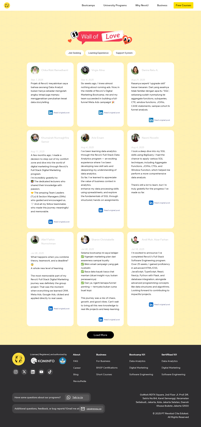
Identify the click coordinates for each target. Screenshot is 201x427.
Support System (124, 52)
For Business (103, 361)
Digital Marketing (171, 367)
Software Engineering (173, 374)
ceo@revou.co (94, 408)
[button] (88, 5)
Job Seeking (74, 52)
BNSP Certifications (107, 367)
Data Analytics (170, 361)
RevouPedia (79, 381)
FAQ (75, 361)
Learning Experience (98, 52)
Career (77, 367)
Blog (75, 374)
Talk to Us (77, 397)
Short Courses (104, 374)
